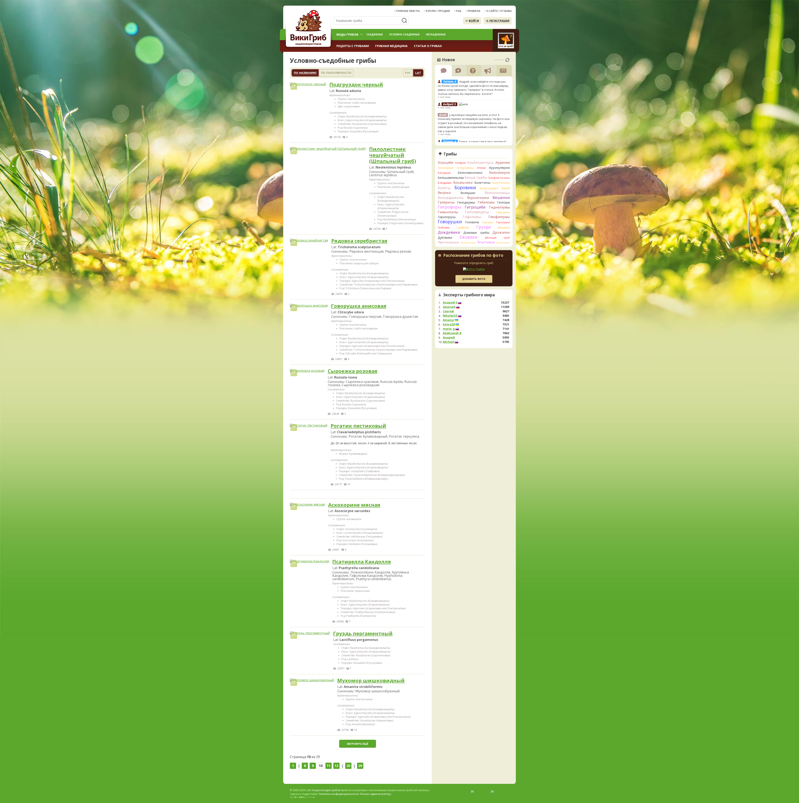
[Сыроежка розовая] (307, 370)
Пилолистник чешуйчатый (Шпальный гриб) (392, 155)
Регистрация (499, 20)
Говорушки (450, 222)
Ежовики (469, 237)
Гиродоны (503, 212)
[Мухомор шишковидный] (312, 680)
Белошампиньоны (451, 178)
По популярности (336, 73)
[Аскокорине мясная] (307, 504)
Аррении (502, 162)
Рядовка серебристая (359, 241)
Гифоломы (472, 216)
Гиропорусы (446, 217)
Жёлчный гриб (497, 238)
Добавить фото (473, 279)
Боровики (465, 187)
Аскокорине (446, 168)
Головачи (472, 222)
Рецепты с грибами (352, 46)
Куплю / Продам (438, 11)
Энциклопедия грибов (326, 790)
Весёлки (444, 192)
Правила (474, 11)
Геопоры (503, 202)
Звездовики (448, 242)
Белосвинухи (499, 172)
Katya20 (449, 324)
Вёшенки (501, 197)
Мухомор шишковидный (371, 681)
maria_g (449, 328)
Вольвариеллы (451, 197)
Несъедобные (436, 34)
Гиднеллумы (499, 207)
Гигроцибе (475, 207)
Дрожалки (501, 232)
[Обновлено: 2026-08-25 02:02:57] (507, 60)
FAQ (458, 11)
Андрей (449, 337)
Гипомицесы (477, 211)
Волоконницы (497, 192)
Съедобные (374, 34)
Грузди (483, 227)
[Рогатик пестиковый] (308, 425)
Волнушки (467, 193)
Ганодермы (466, 202)
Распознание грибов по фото (473, 255)
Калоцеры (503, 243)
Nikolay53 (450, 315)
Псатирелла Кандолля (361, 562)
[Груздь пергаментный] (310, 633)
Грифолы (463, 227)
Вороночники (478, 197)
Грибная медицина (391, 46)
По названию (305, 73)
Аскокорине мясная (354, 505)
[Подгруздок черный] (308, 84)
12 (336, 765)
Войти (474, 20)
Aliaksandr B (452, 333)
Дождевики (449, 232)
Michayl (448, 341)
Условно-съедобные (404, 34)
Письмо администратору (375, 794)
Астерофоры (465, 168)
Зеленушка (467, 243)
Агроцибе (445, 162)
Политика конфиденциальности (339, 794)
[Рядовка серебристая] (309, 240)
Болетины (482, 182)
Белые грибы (476, 177)
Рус (408, 73)
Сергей (448, 311)
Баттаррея (444, 173)
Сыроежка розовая (352, 371)
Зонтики (486, 242)
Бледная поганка (499, 178)
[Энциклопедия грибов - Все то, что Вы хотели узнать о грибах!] (309, 28)
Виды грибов (347, 34)
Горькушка (503, 222)
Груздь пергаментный (363, 633)
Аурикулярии (499, 167)
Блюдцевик (445, 183)
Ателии (481, 168)
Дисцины (504, 227)
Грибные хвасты (408, 11)
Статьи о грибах (428, 46)
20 (348, 765)
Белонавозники (470, 172)
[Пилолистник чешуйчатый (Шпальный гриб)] (328, 148)
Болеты (444, 187)
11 (328, 765)
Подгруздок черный (356, 85)
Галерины (446, 202)
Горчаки (487, 222)
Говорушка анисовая (358, 306)
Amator (448, 320)
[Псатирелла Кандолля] (309, 561)
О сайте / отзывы (499, 11)
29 (360, 765)
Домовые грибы (476, 233)
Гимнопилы (448, 212)
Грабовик (444, 227)
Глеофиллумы (499, 217)
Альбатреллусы (480, 162)
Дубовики (445, 238)
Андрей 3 (450, 302)
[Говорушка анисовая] (309, 305)
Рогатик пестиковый (358, 426)
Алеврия (460, 163)
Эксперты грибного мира (469, 295)
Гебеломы (486, 202)
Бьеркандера (489, 188)
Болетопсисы (501, 183)
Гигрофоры (449, 207)
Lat (418, 73)
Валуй (506, 188)
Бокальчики (463, 182)
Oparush (449, 306)
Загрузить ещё (357, 744)
